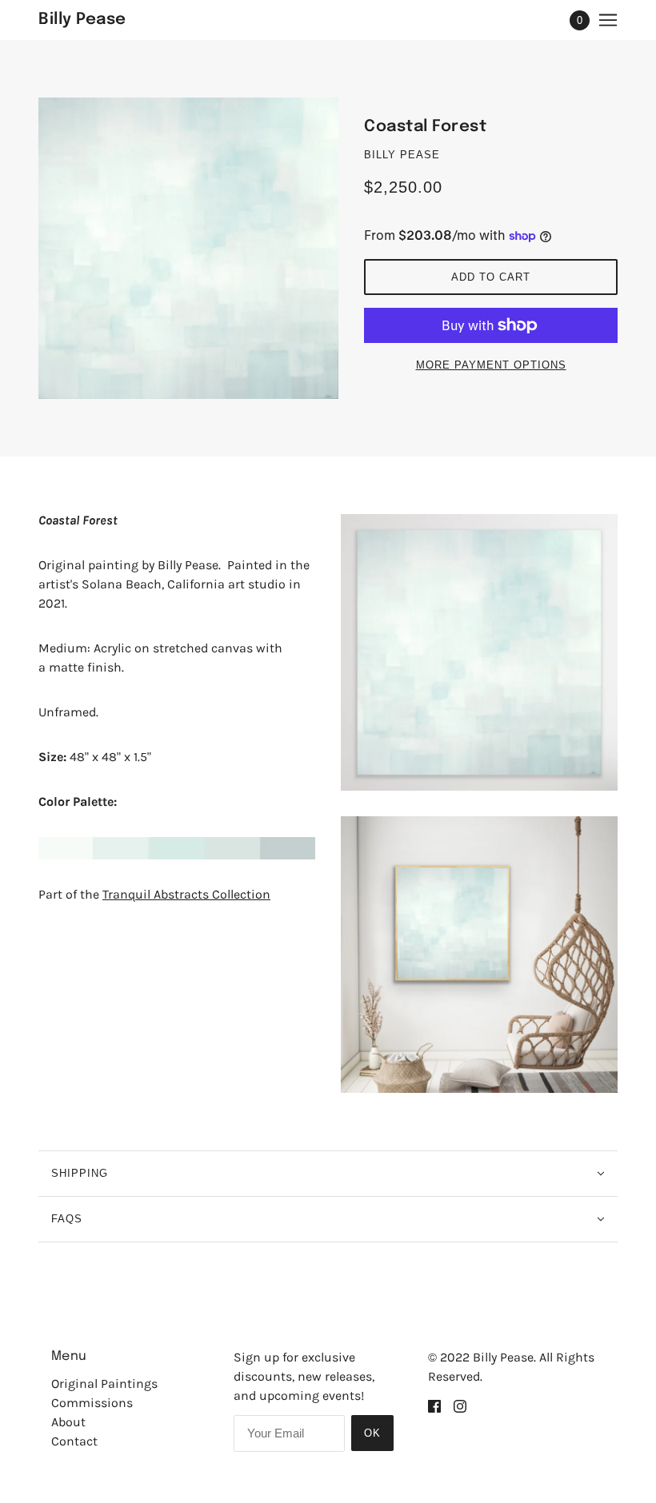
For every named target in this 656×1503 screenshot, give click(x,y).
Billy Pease (402, 155)
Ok (372, 1433)
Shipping (79, 1173)
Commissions (92, 1402)
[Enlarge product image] (188, 248)
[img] (434, 1405)
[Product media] (479, 652)
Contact (74, 1441)
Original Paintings (104, 1383)
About (68, 1421)
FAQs (66, 1219)
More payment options (491, 365)
